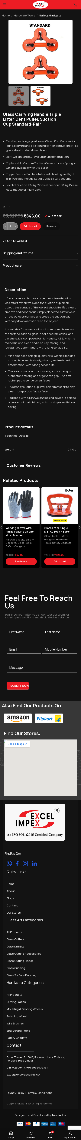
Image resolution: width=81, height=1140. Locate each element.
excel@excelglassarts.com (24, 1074)
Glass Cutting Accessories (24, 954)
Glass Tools (25, 542)
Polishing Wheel (17, 1016)
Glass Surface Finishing (22, 975)
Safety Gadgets (50, 15)
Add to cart (30, 226)
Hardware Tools (24, 15)
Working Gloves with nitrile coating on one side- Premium (20, 531)
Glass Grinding (16, 968)
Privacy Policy (15, 1093)
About (11, 891)
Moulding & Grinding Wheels (25, 1009)
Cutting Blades (16, 1002)
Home (6, 15)
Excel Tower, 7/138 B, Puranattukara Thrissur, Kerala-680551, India (36, 1058)
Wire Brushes (15, 1023)
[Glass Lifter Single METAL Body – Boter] (59, 505)
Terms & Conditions (39, 1093)
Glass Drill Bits (15, 946)
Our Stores (14, 913)
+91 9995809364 (37, 1067)
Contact (12, 905)
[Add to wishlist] (36, 490)
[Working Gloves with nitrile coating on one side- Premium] (21, 505)
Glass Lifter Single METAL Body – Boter (57, 529)
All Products (14, 932)
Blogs (10, 898)
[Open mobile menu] (4, 5)
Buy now (51, 226)
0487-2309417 (16, 1067)
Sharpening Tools (18, 1031)
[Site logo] (40, 4)
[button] (12, 52)
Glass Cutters (15, 939)
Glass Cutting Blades (20, 961)
